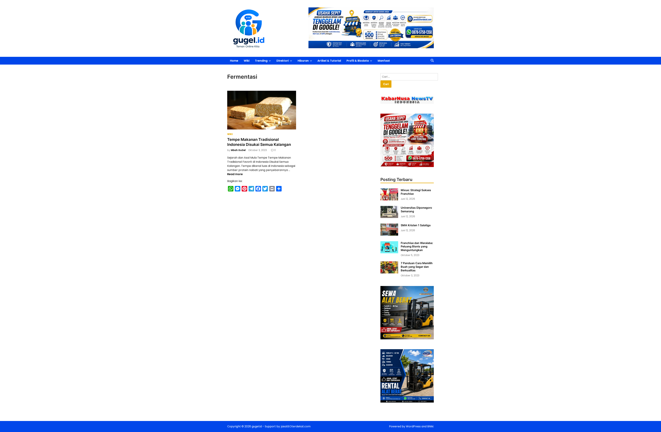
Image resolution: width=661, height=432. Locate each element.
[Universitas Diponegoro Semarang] (389, 217)
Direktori (285, 62)
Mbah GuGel (238, 150)
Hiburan (306, 62)
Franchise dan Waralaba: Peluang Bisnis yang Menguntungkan (417, 246)
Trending (264, 62)
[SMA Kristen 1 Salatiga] (389, 235)
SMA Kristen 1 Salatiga (416, 225)
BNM (430, 426)
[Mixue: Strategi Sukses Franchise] (389, 199)
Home (234, 61)
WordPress (413, 426)
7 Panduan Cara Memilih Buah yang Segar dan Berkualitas (417, 266)
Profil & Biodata (361, 62)
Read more (235, 174)
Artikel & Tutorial (329, 61)
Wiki (246, 61)
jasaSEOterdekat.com (296, 426)
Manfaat (384, 61)
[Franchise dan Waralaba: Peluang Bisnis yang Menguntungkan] (389, 252)
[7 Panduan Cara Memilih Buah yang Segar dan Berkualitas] (389, 272)
